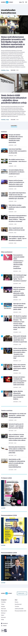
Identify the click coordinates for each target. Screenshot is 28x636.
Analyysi (3, 606)
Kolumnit (3, 617)
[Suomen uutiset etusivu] (7, 2)
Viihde (2, 619)
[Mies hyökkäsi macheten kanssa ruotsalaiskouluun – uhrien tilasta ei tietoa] (4, 163)
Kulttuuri (3, 613)
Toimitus (17, 606)
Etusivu (16, 602)
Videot (2, 615)
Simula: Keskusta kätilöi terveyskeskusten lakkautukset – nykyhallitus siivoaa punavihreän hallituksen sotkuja (14, 99)
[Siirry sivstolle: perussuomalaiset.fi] (7, 630)
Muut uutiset (4, 611)
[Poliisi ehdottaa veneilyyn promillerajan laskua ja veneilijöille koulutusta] (4, 208)
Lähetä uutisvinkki (19, 608)
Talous (7, 70)
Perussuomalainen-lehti (20, 611)
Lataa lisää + (14, 125)
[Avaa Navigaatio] (26, 2)
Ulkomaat (3, 608)
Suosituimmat (18, 604)
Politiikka (3, 70)
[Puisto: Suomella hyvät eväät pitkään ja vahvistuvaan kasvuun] (4, 230)
